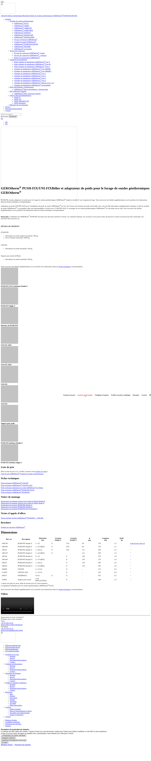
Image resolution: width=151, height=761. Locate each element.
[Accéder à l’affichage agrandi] (9, 284)
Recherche (4, 116)
